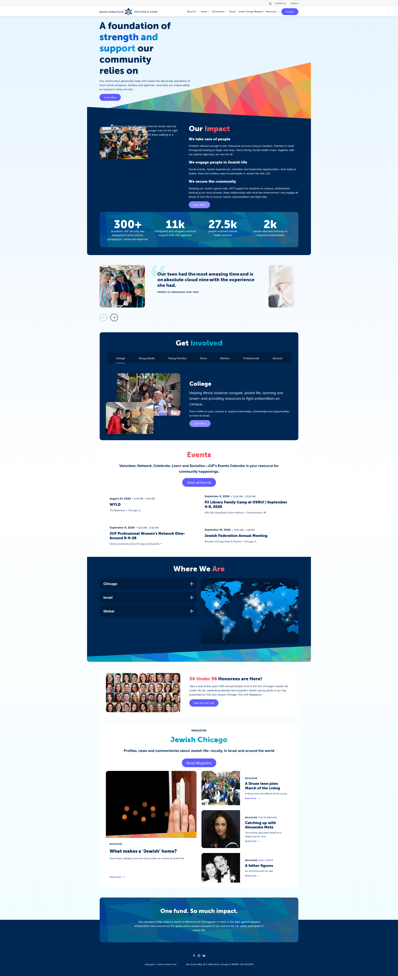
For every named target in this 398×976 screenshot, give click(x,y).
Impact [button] (204, 11)
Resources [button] (271, 11)
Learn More (110, 97)
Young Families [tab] (177, 358)
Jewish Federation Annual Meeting (236, 535)
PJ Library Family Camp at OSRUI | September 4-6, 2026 (246, 504)
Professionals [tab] (251, 358)
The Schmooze (267, 817)
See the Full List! (204, 703)
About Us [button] (191, 11)
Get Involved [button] (218, 11)
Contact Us (280, 3)
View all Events (199, 482)
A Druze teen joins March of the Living (262, 785)
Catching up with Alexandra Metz (260, 824)
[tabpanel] (199, 403)
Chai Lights (265, 860)
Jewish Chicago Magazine (251, 11)
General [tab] (277, 358)
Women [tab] (225, 358)
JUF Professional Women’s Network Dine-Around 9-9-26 (147, 535)
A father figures (259, 865)
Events (232, 11)
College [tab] (120, 358)
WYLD (115, 504)
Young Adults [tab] (147, 358)
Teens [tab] (203, 358)
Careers (294, 3)
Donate (290, 11)
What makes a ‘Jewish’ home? (143, 851)
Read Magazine (199, 762)
